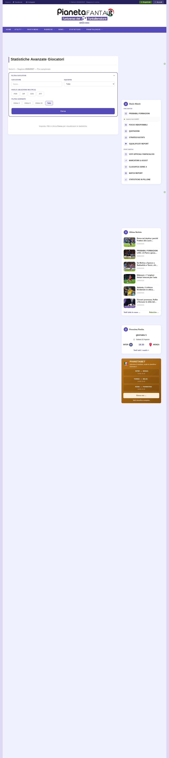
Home (8, 29)
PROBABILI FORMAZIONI (139, 113)
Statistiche (75, 29)
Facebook (18, 2)
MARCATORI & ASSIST (138, 161)
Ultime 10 (39, 103)
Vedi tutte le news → (132, 312)
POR (15, 94)
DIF (23, 94)
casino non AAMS (132, 119)
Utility (18, 29)
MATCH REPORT (136, 173)
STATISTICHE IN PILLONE (139, 180)
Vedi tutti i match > (141, 350)
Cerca (63, 111)
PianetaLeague (93, 29)
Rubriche (48, 29)
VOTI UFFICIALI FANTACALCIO (141, 154)
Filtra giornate (18, 99)
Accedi (159, 2)
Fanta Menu (32, 29)
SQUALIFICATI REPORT (139, 144)
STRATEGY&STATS (137, 137)
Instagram (31, 2)
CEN (32, 94)
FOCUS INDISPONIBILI (138, 125)
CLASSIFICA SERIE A (138, 167)
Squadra (68, 80)
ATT (40, 94)
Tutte (49, 103)
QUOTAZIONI (134, 131)
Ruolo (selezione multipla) (23, 90)
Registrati (146, 2)
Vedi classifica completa (141, 400)
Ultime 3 (16, 103)
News (60, 29)
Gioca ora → (141, 395)
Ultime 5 (27, 103)
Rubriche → (154, 312)
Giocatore (16, 80)
